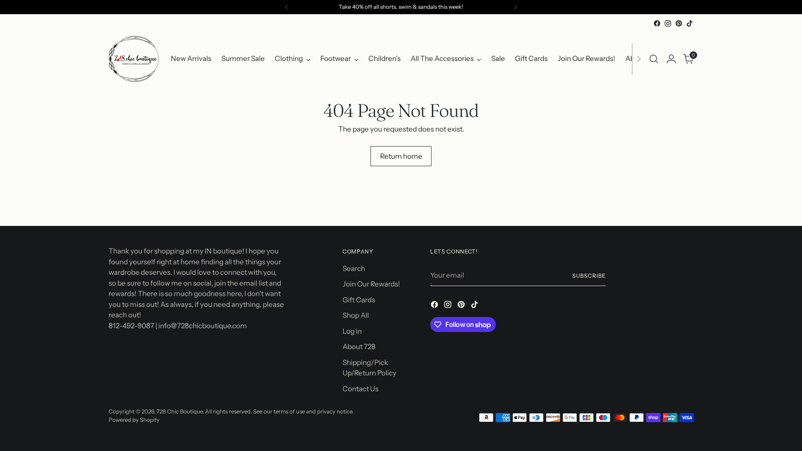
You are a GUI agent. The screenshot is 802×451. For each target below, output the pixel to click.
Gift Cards (359, 300)
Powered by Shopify (134, 419)
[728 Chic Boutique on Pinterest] (679, 23)
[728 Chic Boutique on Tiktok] (689, 23)
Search (354, 268)
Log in (352, 331)
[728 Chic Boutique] (134, 59)
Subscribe (589, 275)
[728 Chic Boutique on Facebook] (657, 23)
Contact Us (360, 389)
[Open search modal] (653, 59)
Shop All (356, 315)
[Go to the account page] (671, 59)
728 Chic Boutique (180, 411)
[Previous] (286, 7)
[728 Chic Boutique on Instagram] (668, 23)
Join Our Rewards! (371, 284)
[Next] (515, 7)
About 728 (359, 346)
